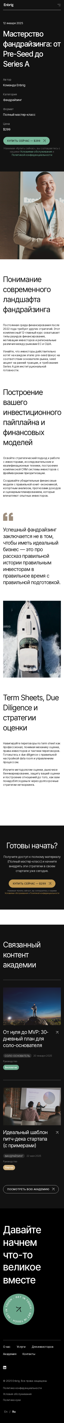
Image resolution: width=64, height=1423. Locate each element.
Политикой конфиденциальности (32, 154)
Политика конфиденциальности (22, 1388)
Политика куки (12, 1400)
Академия (9, 1354)
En (6, 1411)
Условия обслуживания (17, 1394)
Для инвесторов (42, 1346)
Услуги (21, 1346)
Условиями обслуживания (36, 151)
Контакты (29, 1354)
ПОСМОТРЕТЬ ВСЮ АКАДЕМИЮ (28, 1189)
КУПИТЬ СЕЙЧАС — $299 (23, 140)
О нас (7, 1346)
